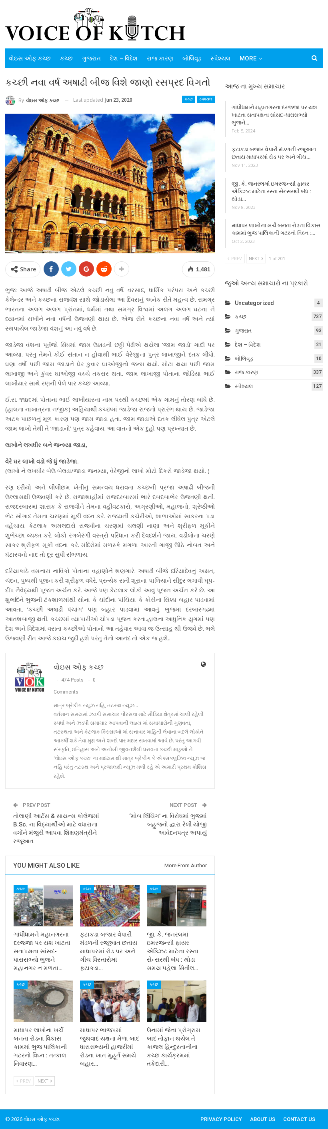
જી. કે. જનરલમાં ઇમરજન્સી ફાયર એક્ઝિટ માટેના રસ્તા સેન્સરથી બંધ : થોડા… (271, 191)
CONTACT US (299, 1119)
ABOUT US (262, 1119)
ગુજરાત (91, 58)
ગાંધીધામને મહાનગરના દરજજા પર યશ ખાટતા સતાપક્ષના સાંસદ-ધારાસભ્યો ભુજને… (274, 115)
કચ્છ (66, 58)
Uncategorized (254, 303)
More (248, 58)
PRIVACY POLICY (221, 1119)
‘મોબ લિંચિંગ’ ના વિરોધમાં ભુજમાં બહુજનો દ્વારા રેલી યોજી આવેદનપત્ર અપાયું (168, 824)
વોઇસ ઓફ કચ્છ (30, 58)
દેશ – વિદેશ (124, 58)
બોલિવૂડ (191, 58)
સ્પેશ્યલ (220, 58)
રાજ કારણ (160, 58)
